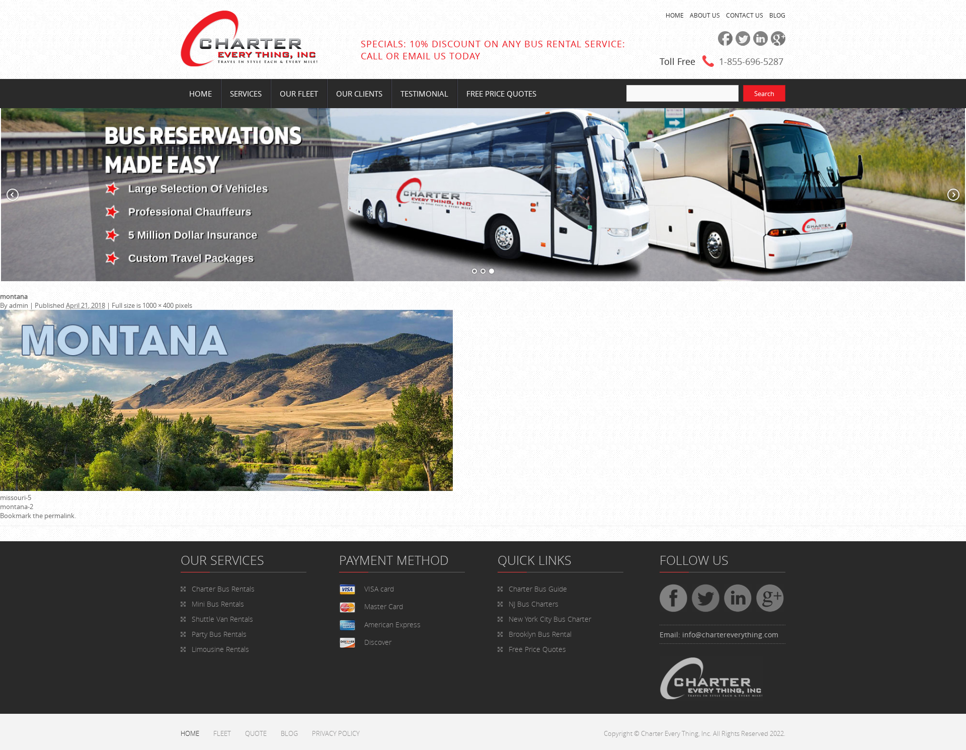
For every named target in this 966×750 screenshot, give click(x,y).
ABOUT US (705, 15)
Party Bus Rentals (219, 634)
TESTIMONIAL (424, 94)
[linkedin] (759, 43)
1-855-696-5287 (751, 61)
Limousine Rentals (220, 649)
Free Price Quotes (501, 94)
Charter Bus (538, 589)
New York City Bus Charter (550, 619)
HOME (675, 15)
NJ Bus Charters (533, 604)
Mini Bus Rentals (218, 604)
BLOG (777, 15)
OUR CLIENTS (359, 94)
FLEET (222, 733)
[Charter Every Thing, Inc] (249, 63)
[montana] (226, 488)
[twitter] (741, 43)
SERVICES (246, 94)
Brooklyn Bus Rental (540, 634)
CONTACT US (744, 15)
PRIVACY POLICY (336, 733)
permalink (59, 515)
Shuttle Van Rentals (222, 619)
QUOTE (256, 733)
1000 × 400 (158, 305)
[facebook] (724, 43)
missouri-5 (15, 497)
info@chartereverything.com (730, 634)
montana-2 (16, 506)
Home (200, 94)
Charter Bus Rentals (223, 589)
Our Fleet (299, 94)
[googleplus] (776, 43)
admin (18, 305)
